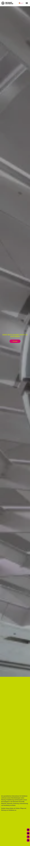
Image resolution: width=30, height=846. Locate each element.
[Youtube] (28, 833)
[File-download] (28, 840)
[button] (27, 3)
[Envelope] (28, 829)
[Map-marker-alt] (28, 836)
